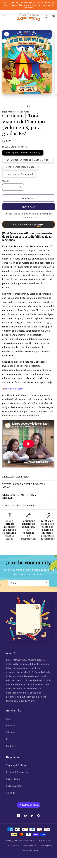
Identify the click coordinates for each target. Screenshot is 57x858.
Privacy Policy (13, 779)
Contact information (30, 850)
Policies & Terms (14, 786)
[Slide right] (35, 106)
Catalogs (10, 792)
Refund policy (45, 841)
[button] (3, 17)
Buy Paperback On (23, 224)
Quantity (6, 181)
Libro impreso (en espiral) (19, 174)
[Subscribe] (46, 583)
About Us (11, 725)
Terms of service (29, 845)
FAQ (8, 718)
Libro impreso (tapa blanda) (20, 167)
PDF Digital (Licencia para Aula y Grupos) (28, 159)
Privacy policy (13, 845)
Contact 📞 (11, 746)
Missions (10, 732)
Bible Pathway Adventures (25, 841)
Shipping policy (46, 845)
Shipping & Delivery (16, 765)
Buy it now (28, 206)
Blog (8, 739)
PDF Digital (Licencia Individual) (23, 152)
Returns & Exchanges (17, 772)
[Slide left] (22, 106)
